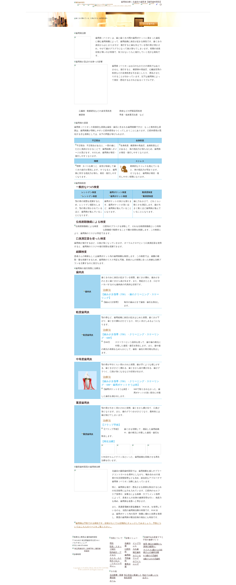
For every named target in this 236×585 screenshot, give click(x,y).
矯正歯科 (136, 552)
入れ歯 (136, 549)
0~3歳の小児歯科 (150, 555)
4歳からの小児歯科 (151, 559)
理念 (112, 543)
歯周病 (127, 555)
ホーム (113, 581)
